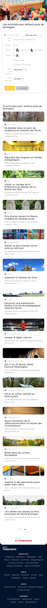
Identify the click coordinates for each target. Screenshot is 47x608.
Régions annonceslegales (32, 566)
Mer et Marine (25, 560)
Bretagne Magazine (37, 560)
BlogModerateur (32, 557)
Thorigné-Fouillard (14, 361)
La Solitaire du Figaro (23, 590)
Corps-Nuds (11, 449)
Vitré (8, 274)
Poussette (23, 50)
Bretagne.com (20, 557)
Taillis (9, 300)
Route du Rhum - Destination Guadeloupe (30, 587)
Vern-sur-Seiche (13, 334)
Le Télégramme (10, 557)
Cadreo (41, 575)
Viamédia (13, 602)
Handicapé (38, 50)
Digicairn (37, 599)
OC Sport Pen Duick (10, 587)
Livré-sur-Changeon (15, 390)
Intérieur (18, 65)
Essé (8, 181)
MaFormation (25, 575)
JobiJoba (25, 578)
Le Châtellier (12, 508)
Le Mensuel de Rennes (32, 563)
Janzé (8, 154)
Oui (16, 45)
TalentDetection (16, 578)
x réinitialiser (22, 88)
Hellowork (7, 575)
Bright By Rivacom (31, 602)
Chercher (9, 88)
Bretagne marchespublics (15, 566)
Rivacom (21, 602)
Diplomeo (33, 578)
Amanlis (9, 213)
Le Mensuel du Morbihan (15, 563)
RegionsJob (15, 575)
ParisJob (34, 575)
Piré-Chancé (11, 125)
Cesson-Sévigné (13, 242)
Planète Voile (15, 560)
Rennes (9, 479)
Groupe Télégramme (13, 599)
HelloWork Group (27, 599)
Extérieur (27, 65)
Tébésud (6, 560)
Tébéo (40, 557)
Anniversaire (20, 60)
